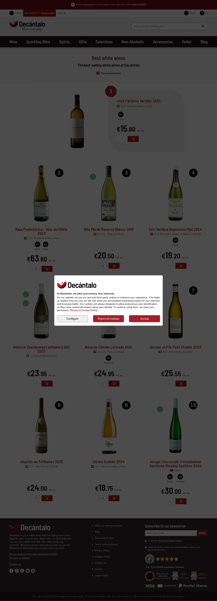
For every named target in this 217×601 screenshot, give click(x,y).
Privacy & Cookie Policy (83, 310)
